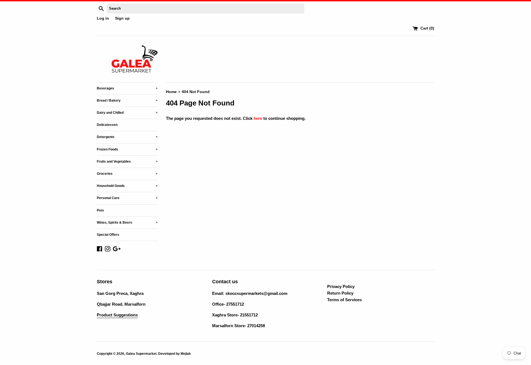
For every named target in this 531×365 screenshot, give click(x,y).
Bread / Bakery (127, 100)
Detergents (127, 137)
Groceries (127, 174)
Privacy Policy (341, 286)
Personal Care (127, 198)
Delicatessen (107, 125)
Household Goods (127, 186)
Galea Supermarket (141, 354)
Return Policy (340, 293)
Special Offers (108, 235)
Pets (100, 210)
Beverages (127, 88)
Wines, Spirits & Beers (127, 222)
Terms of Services (344, 299)
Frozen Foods (127, 149)
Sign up (122, 18)
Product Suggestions (117, 315)
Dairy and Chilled (127, 113)
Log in (103, 18)
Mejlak (186, 354)
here (258, 118)
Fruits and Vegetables (127, 161)
